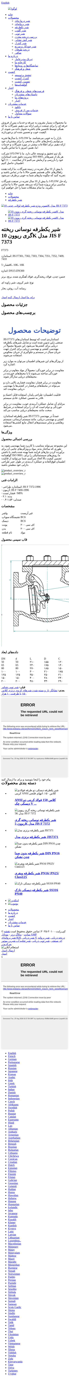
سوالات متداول (23, 113)
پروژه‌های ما (21, 97)
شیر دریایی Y (29, 937)
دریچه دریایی (58, 937)
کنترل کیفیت (22, 78)
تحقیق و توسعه (23, 75)
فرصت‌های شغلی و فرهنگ (29, 91)
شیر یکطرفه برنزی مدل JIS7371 (36, 837)
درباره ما (13, 56)
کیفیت (11, 72)
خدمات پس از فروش (26, 110)
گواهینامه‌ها (21, 84)
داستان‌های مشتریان (26, 94)
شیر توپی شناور (10, 687)
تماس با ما (14, 116)
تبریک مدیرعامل (23, 59)
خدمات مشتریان (17, 103)
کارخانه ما (20, 62)
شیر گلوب (20, 30)
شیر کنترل (20, 43)
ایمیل (4, 297)
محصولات (13, 17)
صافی (18, 52)
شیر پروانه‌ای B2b (11, 937)
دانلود (18, 107)
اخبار (10, 88)
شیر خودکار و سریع (25, 46)
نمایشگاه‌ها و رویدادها (26, 65)
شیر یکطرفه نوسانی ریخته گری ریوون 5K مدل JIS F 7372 (35, 821)
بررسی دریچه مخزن (26, 36)
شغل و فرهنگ (22, 68)
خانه (10, 14)
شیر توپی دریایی (41, 940)
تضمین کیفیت (22, 81)
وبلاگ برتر (16, 934)
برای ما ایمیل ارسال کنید (21, 297)
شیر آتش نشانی (23, 40)
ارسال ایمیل (8, 950)
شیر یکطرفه (22, 27)
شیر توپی (20, 33)
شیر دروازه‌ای (22, 20)
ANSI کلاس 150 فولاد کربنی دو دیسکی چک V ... (35, 801)
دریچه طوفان (22, 49)
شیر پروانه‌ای (22, 24)
